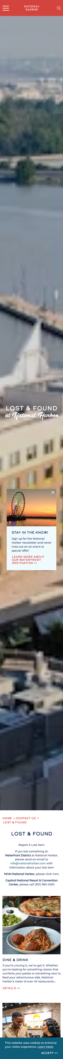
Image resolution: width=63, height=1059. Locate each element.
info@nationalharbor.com (28, 863)
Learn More (45, 1047)
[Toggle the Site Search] (59, 8)
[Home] (31, 8)
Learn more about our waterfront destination (28, 560)
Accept (47, 1053)
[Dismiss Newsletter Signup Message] (53, 492)
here (56, 874)
